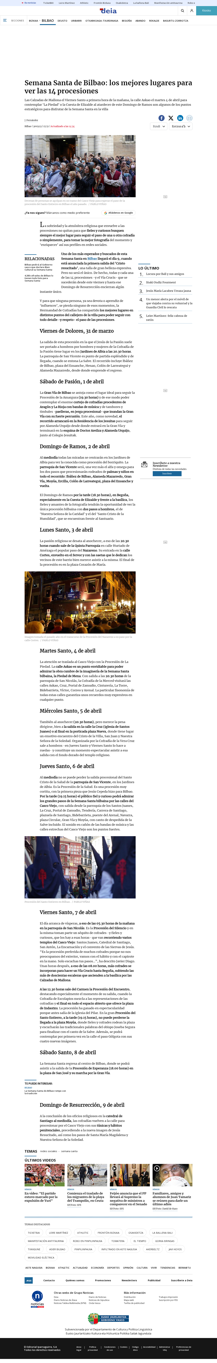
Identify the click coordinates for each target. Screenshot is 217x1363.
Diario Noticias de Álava (65, 1300)
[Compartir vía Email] (189, 118)
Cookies (123, 1347)
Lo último (148, 268)
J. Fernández (31, 120)
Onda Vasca (94, 1303)
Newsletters (129, 1280)
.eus (28, 1280)
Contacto (49, 1280)
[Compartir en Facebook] (162, 118)
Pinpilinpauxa (83, 1249)
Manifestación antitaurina (46, 1241)
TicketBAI (34, 1232)
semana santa (69, 1150)
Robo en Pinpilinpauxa (87, 1241)
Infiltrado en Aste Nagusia (119, 1249)
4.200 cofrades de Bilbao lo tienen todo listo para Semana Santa (39, 278)
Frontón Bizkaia (108, 1232)
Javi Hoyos (175, 1249)
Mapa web (129, 1300)
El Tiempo (140, 1241)
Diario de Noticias (97, 1297)
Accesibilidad (149, 1347)
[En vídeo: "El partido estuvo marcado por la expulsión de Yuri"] (45, 1175)
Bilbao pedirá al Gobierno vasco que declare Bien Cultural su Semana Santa (38, 267)
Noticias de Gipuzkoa (99, 1300)
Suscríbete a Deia (181, 1280)
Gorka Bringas (164, 1241)
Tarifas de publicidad (134, 1303)
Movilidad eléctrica (41, 1257)
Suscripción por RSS (168, 1300)
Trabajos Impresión (168, 1297)
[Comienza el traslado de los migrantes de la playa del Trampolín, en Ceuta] (87, 1175)
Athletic (82, 1232)
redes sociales (48, 1150)
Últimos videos (40, 1160)
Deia (56, 1297)
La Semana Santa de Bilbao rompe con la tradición (45, 1092)
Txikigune (34, 1249)
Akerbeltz (153, 1249)
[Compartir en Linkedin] (180, 118)
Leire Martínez (58, 1232)
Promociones (103, 1280)
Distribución (130, 1297)
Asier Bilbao (57, 1249)
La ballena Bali (162, 1232)
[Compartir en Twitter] (171, 118)
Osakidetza (136, 1232)
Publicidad (154, 1280)
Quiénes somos (75, 1280)
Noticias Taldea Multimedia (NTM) (70, 1303)
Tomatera (117, 1241)
